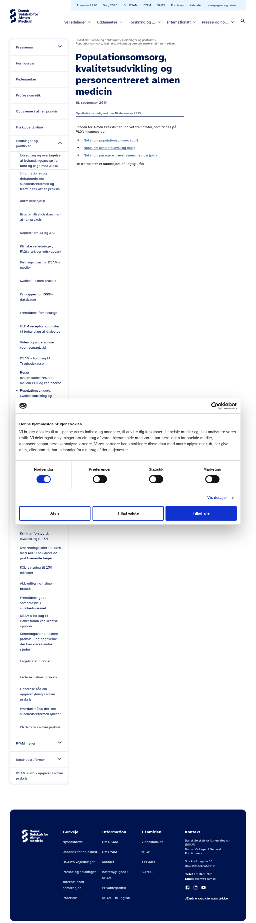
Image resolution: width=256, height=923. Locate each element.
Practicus (177, 5)
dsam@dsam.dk (205, 879)
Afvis (55, 513)
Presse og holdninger (105, 40)
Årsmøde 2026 (87, 5)
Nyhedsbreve (73, 842)
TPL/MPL (149, 862)
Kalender (196, 5)
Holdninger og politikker (138, 40)
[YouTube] (203, 887)
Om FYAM (109, 852)
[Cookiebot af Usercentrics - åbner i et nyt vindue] (215, 406)
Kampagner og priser (222, 5)
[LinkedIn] (195, 887)
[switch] (100, 479)
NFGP (146, 852)
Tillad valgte (127, 513)
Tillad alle (201, 513)
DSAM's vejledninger (79, 862)
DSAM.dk (82, 40)
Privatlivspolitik (114, 888)
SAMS (161, 5)
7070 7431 (205, 874)
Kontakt (108, 862)
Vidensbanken (152, 842)
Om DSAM (131, 5)
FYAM (147, 5)
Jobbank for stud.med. (80, 852)
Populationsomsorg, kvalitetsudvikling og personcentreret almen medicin (125, 43)
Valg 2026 (110, 5)
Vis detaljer (217, 497)
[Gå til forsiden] (24, 16)
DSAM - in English (116, 898)
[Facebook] (187, 887)
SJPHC (147, 872)
